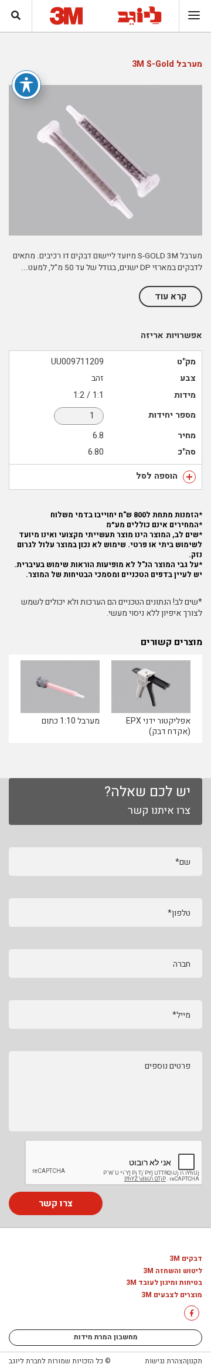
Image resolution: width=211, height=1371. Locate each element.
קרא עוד (170, 296)
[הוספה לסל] (189, 476)
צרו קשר (56, 1203)
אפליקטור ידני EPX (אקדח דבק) (158, 726)
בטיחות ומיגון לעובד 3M (164, 1283)
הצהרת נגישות (166, 1361)
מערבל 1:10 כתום (71, 721)
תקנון (194, 1361)
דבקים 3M (185, 1259)
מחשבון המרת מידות (106, 1337)
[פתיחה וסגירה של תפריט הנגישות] (26, 85)
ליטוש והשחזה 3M (172, 1271)
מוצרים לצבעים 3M (171, 1295)
